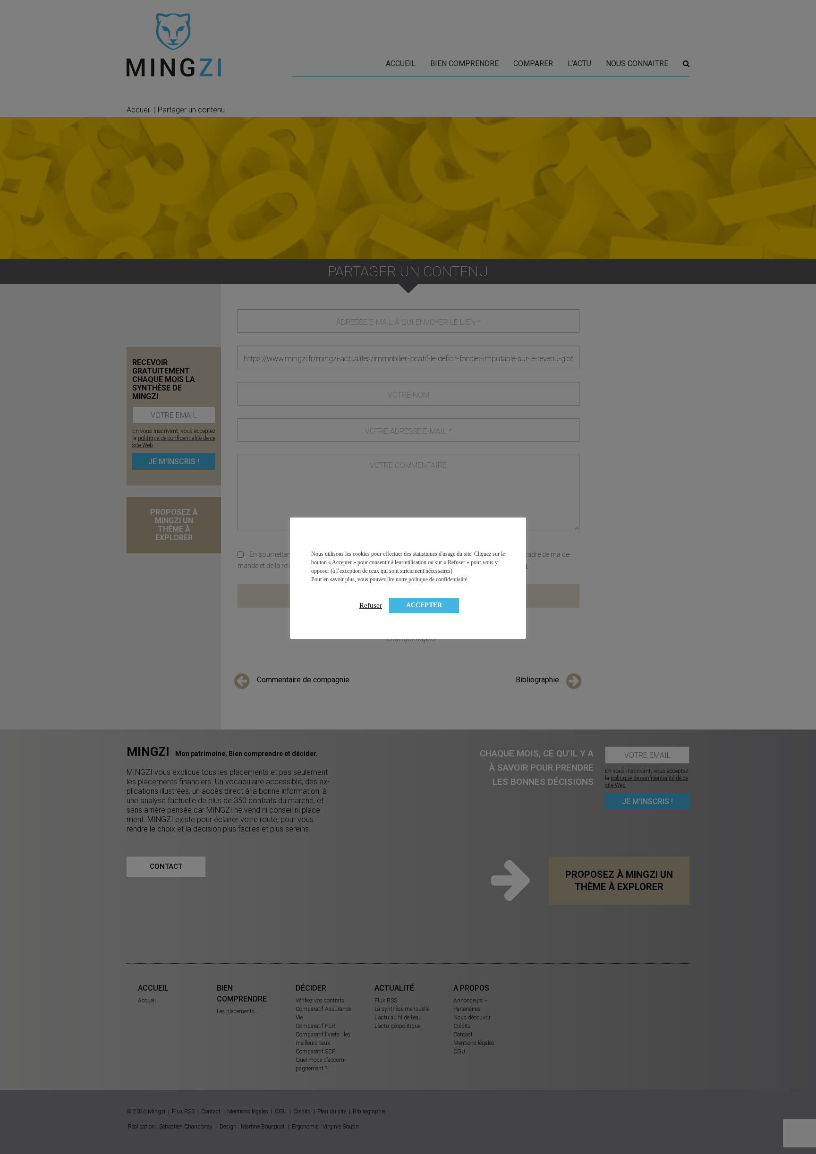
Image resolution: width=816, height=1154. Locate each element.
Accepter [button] (424, 605)
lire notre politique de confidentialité (427, 579)
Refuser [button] (370, 605)
